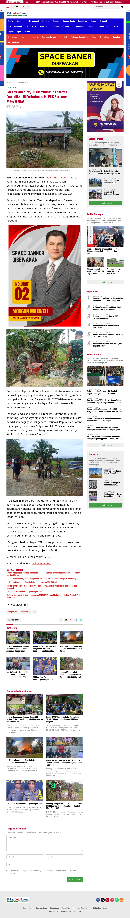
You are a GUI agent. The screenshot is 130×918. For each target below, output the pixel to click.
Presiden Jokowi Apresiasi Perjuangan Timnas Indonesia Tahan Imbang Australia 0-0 (104, 251)
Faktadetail (15, 106)
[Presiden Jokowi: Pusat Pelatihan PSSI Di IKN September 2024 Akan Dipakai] (115, 262)
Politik (116, 26)
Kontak (15, 7)
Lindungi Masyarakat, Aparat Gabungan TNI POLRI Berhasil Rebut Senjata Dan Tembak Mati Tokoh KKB (43, 596)
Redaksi (116, 37)
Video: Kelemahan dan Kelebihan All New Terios (107, 326)
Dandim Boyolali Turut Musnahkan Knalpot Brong (112, 495)
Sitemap (25, 7)
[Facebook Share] (61, 620)
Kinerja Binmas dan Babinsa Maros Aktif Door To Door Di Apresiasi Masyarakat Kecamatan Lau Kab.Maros (43, 574)
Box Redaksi (28, 908)
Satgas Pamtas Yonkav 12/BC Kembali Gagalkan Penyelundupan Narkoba (102, 392)
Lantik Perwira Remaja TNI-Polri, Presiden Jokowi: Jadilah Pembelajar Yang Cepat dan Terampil (41, 587)
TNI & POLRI (44, 26)
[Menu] (8, 7)
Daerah (56, 21)
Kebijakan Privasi (49, 37)
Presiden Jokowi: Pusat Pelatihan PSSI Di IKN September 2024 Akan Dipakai (114, 271)
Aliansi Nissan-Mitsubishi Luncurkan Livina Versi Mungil (108, 335)
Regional (46, 21)
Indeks (35, 37)
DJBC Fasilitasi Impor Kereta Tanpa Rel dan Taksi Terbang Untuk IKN (112, 472)
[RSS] (121, 900)
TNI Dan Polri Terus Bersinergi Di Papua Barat (24, 592)
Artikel (27, 32)
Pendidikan (82, 21)
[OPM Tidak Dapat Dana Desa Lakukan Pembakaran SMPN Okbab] (71, 637)
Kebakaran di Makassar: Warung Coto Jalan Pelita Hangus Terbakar (111, 193)
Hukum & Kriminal (15, 26)
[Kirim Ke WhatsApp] (81, 620)
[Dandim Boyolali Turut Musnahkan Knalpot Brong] (93, 496)
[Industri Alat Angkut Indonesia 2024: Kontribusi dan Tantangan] (93, 484)
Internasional (33, 21)
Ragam (11, 32)
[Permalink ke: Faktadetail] (8, 106)
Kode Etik (63, 37)
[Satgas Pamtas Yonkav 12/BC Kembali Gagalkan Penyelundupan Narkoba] (105, 376)
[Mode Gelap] (122, 7)
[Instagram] (112, 900)
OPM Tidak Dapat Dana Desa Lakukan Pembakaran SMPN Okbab (31, 582)
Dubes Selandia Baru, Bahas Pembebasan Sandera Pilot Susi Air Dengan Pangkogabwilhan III (104, 419)
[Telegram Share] (76, 620)
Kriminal (103, 21)
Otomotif (91, 26)
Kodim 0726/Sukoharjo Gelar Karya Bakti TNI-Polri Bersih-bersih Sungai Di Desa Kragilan (42, 579)
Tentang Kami (13, 42)
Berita (10, 21)
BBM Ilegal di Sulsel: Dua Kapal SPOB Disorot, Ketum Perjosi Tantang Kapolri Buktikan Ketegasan (46, 2)
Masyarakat (13, 611)
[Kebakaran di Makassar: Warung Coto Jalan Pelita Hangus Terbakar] (95, 194)
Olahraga (68, 26)
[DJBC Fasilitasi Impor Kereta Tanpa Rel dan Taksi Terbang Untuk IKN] (95, 473)
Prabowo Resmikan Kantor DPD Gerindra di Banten (105, 317)
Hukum (93, 21)
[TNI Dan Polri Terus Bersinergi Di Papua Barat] (45, 666)
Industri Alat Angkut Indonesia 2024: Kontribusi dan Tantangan (112, 483)
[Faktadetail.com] (17, 14)
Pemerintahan (104, 26)
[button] (117, 7)
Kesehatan (57, 26)
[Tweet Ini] (66, 620)
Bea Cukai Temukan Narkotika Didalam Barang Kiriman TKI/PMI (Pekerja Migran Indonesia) (103, 428)
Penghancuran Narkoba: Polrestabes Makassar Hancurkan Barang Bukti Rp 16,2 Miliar (104, 172)
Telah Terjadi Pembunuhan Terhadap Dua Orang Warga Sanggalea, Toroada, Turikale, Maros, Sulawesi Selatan (105, 437)
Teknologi (80, 26)
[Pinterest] (107, 900)
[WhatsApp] (117, 900)
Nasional (20, 21)
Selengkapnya (104, 203)
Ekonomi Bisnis (68, 21)
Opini (19, 32)
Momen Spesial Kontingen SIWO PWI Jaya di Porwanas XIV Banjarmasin (95, 271)
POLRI (34, 26)
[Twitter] (103, 900)
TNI (27, 26)
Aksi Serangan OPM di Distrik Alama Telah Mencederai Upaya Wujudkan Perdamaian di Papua (105, 401)
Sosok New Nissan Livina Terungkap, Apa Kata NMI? (107, 344)
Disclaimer (12, 37)
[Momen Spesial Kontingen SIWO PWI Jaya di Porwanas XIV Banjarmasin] (95, 262)
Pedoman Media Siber (79, 37)
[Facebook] (98, 900)
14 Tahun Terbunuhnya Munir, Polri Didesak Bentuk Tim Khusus (107, 308)
